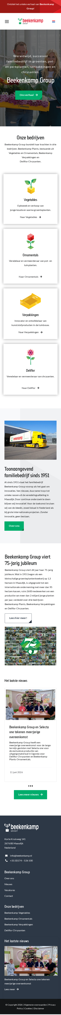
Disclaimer (39, 1008)
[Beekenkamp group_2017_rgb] (30, 19)
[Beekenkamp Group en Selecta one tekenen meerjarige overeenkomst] (31, 948)
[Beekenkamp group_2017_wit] (21, 824)
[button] (6, 440)
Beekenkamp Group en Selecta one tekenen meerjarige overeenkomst (29, 732)
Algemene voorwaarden (35, 1004)
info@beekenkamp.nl (21, 855)
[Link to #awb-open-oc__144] (9, 21)
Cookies (28, 1008)
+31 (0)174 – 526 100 (21, 860)
